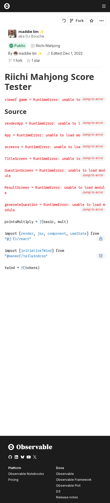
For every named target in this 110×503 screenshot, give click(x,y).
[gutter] (2, 82)
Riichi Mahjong (48, 45)
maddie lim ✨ (31, 31)
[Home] (30, 449)
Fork (80, 20)
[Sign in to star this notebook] (91, 20)
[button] (2, 70)
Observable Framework (74, 480)
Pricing (13, 480)
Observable (65, 474)
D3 (58, 491)
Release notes (67, 497)
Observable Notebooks (26, 474)
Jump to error (92, 99)
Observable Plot (68, 485)
